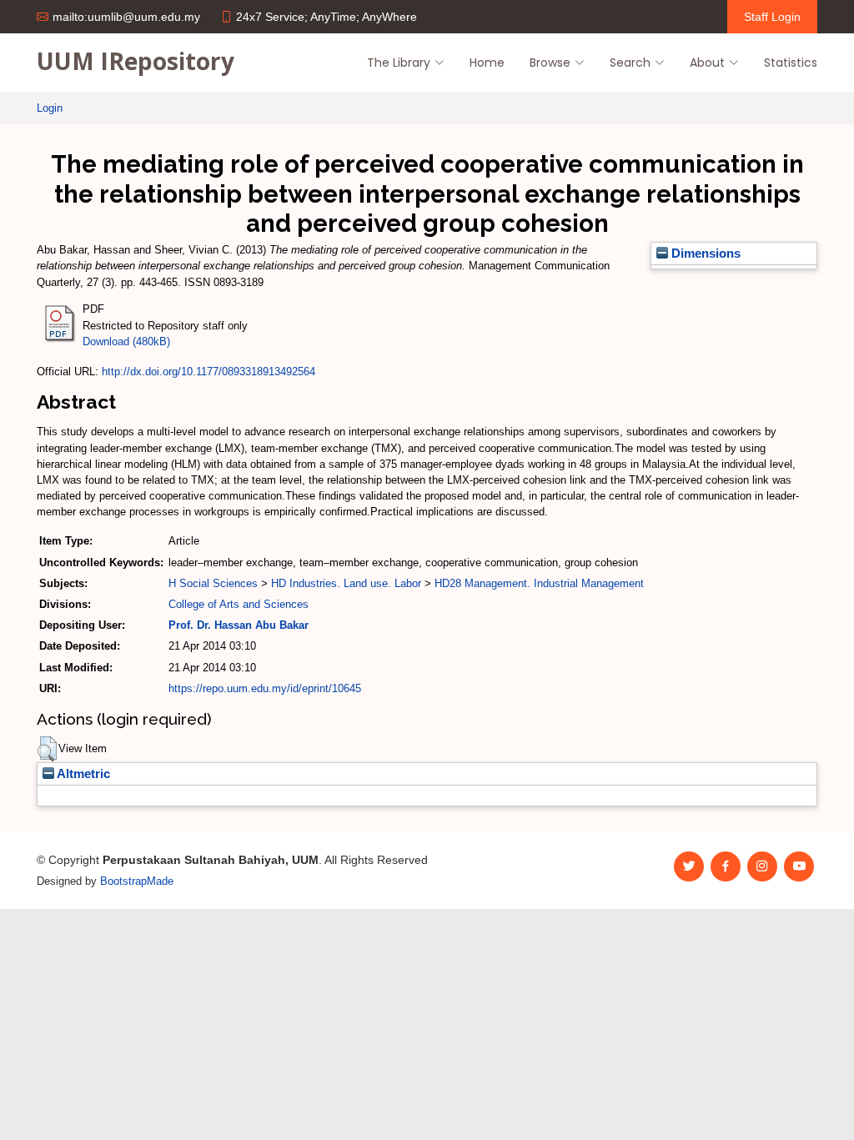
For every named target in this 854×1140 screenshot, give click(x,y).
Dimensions (704, 253)
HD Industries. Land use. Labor (346, 583)
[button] (47, 748)
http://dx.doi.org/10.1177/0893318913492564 (208, 371)
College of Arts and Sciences (238, 604)
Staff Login (772, 16)
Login (50, 108)
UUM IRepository (135, 61)
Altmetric (82, 774)
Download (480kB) (126, 341)
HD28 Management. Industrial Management (539, 583)
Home (487, 62)
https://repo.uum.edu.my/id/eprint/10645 (264, 688)
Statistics (790, 62)
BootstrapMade (136, 881)
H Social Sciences (213, 583)
